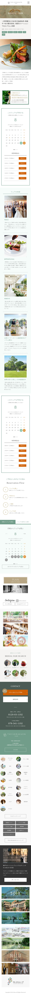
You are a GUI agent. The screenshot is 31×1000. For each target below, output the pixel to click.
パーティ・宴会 (9, 826)
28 (18, 556)
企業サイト (21, 830)
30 (24, 556)
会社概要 (9, 830)
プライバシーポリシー (9, 834)
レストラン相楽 (22, 822)
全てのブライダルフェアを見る (15, 566)
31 (6, 559)
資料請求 (15, 699)
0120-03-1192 (15, 714)
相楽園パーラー (9, 822)
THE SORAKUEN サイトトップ (15, 840)
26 (12, 556)
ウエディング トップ (15, 816)
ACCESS (15, 749)
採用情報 (22, 826)
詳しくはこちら (15, 879)
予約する (22, 158)
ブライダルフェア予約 (15, 692)
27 (15, 556)
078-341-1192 (15, 723)
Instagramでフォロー (21, 604)
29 (21, 556)
